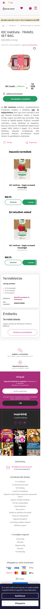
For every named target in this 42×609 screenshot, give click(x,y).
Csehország (20, 539)
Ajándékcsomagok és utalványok (21, 298)
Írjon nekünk (20, 509)
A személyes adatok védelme (20, 522)
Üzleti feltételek (20, 506)
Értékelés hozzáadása (22, 332)
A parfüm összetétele (20, 491)
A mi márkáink (20, 481)
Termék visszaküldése (20, 503)
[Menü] (35, 8)
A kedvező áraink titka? (20, 484)
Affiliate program (20, 525)
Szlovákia (20, 542)
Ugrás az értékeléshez (29, 45)
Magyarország (20, 545)
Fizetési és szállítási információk (20, 512)
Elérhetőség (20, 488)
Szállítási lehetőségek (14, 94)
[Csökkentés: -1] (26, 83)
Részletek (13, 202)
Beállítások (20, 596)
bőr (33, 109)
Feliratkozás (20, 403)
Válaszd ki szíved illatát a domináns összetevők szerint (20, 495)
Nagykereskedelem (20, 519)
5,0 (11, 3)
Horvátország (20, 551)
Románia (20, 548)
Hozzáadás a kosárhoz (20, 99)
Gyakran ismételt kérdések (20, 500)
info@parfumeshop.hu (22, 467)
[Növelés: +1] (30, 86)
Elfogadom (20, 603)
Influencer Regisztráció (20, 515)
